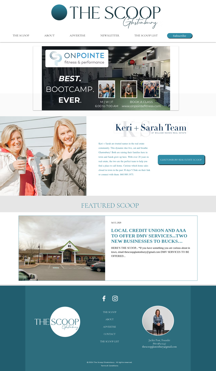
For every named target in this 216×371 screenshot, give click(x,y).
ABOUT (109, 319)
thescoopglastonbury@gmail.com (159, 346)
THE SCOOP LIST (109, 341)
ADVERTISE (109, 326)
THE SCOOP (109, 312)
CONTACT (109, 334)
